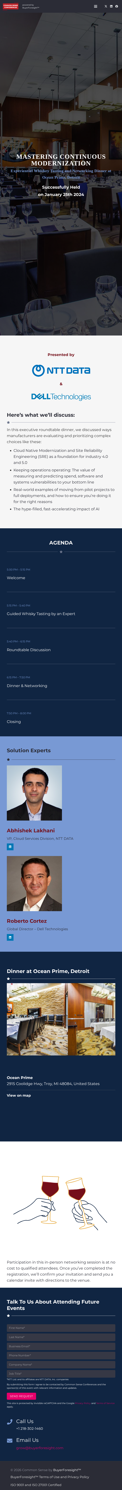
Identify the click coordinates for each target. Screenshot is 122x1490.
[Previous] (12, 1019)
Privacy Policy (83, 1403)
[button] (95, 6)
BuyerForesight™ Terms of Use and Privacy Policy (49, 1477)
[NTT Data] (61, 370)
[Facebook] (116, 6)
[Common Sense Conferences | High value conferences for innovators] (11, 6)
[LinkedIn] (111, 6)
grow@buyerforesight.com (39, 1448)
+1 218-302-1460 (29, 1428)
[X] (105, 6)
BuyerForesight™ (67, 1470)
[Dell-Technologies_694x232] (61, 397)
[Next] (110, 1019)
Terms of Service (105, 1403)
